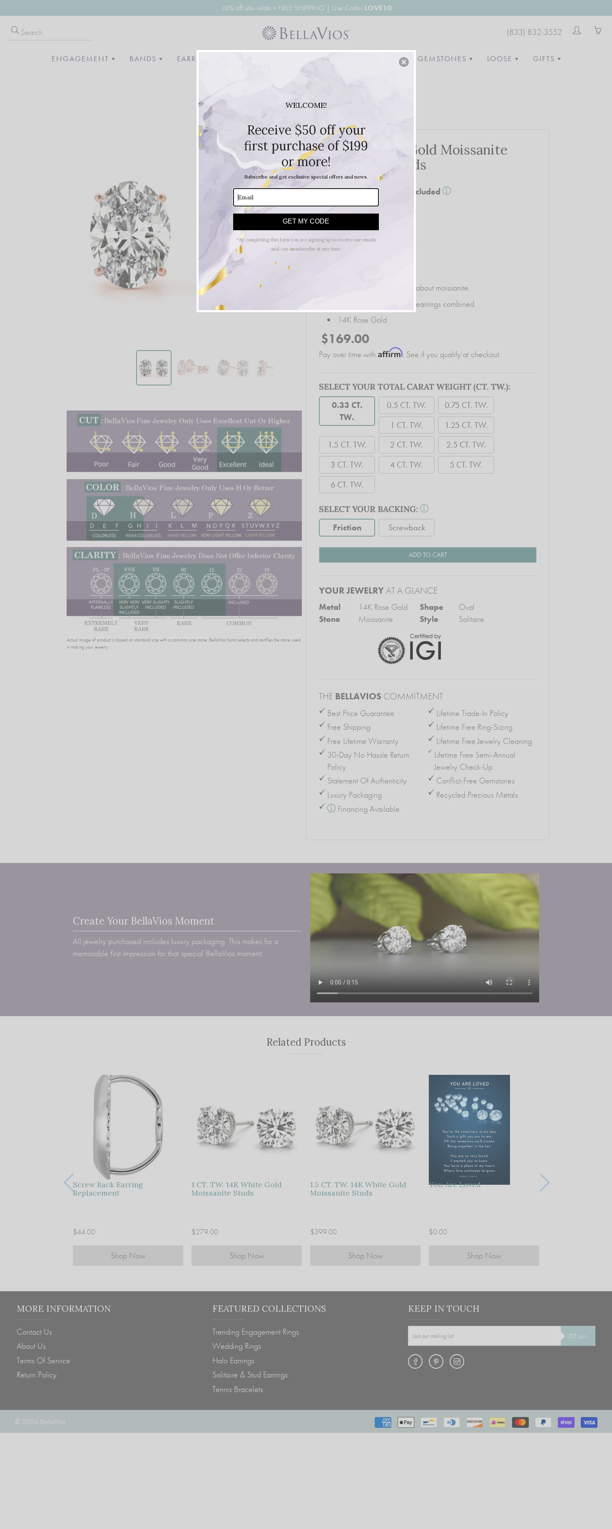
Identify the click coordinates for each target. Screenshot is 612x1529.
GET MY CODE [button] (306, 221)
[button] (404, 62)
